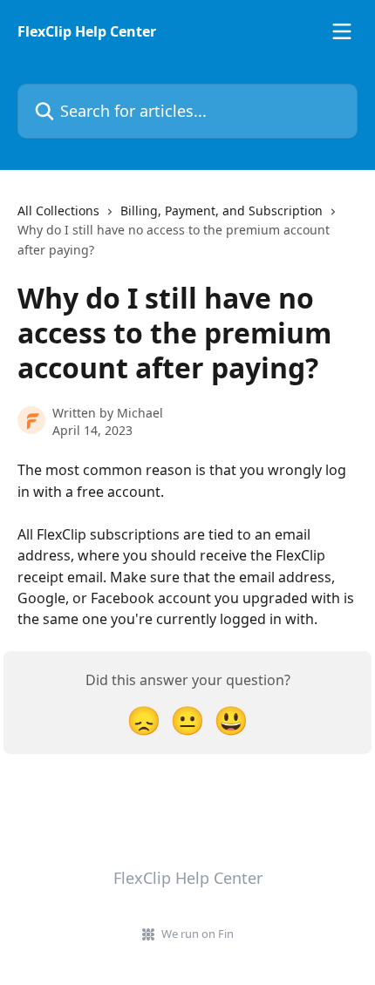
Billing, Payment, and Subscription (221, 210)
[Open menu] (342, 31)
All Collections (58, 210)
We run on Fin (197, 933)
